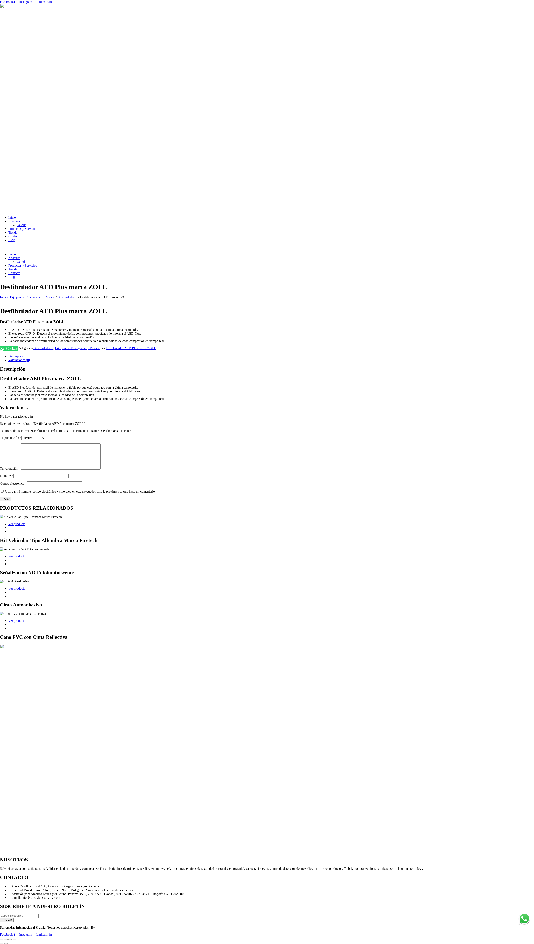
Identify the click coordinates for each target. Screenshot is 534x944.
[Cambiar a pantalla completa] (6, 939)
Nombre (6, 476)
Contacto (14, 236)
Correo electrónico (13, 483)
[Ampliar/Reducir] (1, 939)
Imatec (100, 927)
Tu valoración (10, 468)
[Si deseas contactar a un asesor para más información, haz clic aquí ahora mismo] (524, 926)
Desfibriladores (67, 297)
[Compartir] (10, 939)
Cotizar (11, 348)
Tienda (12, 232)
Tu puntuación (10, 438)
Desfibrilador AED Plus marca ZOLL (131, 348)
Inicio (12, 217)
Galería (21, 225)
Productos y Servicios (22, 229)
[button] (267, 247)
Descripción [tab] (16, 356)
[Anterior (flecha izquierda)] (1, 943)
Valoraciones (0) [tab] (19, 360)
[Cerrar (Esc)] (14, 939)
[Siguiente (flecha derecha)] (6, 943)
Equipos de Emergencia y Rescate (32, 297)
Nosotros (14, 221)
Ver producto (16, 524)
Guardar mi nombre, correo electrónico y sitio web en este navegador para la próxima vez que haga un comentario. (80, 491)
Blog (11, 240)
